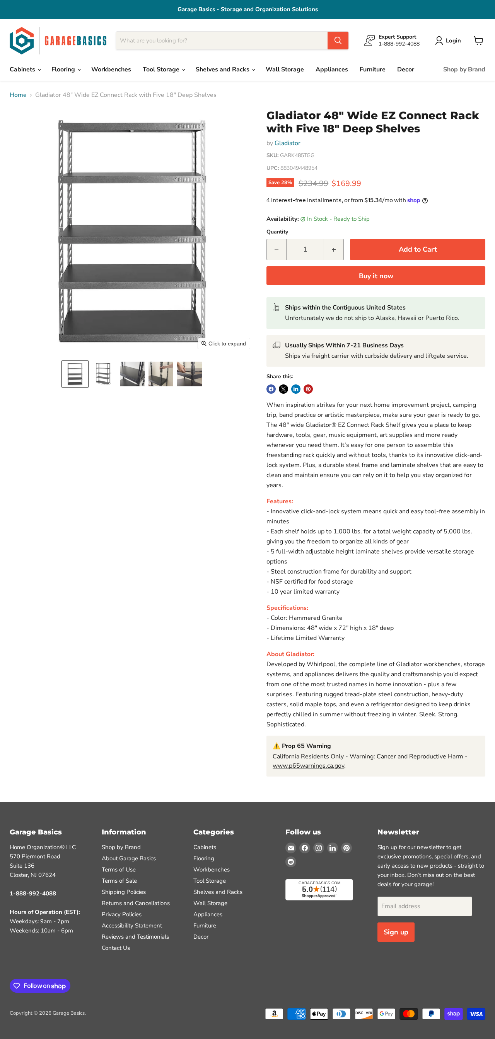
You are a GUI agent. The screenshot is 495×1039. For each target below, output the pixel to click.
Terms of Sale (119, 881)
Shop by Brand (464, 69)
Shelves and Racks (223, 69)
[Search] (338, 40)
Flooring (64, 69)
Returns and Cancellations (136, 903)
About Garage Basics (129, 858)
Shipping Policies (124, 892)
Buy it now (376, 276)
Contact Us (116, 948)
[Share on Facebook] (271, 389)
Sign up (396, 932)
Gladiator (287, 143)
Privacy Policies (122, 914)
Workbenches (111, 69)
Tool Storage (162, 69)
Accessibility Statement (132, 925)
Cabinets (23, 69)
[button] (75, 374)
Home (18, 94)
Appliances (332, 69)
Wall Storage (285, 69)
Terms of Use (119, 869)
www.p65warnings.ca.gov (308, 765)
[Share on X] (283, 389)
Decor (405, 69)
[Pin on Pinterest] (308, 389)
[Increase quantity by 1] (334, 249)
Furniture (373, 69)
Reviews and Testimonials (135, 937)
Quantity (277, 232)
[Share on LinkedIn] (295, 389)
